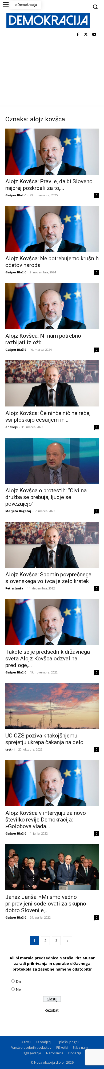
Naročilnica (54, 1053)
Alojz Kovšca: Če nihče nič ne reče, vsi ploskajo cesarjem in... (47, 416)
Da (18, 981)
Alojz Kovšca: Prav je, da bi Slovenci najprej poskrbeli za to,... (49, 184)
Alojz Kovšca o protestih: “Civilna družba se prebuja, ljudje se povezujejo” (46, 497)
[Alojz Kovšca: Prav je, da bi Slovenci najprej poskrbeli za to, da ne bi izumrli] (52, 152)
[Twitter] (86, 35)
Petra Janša (14, 588)
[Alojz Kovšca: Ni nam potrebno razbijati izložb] (52, 306)
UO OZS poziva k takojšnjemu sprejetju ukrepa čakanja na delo (44, 738)
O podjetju (44, 1042)
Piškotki (62, 1047)
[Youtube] (94, 35)
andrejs (11, 427)
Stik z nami (81, 1047)
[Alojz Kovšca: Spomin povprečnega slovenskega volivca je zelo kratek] (52, 545)
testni (10, 749)
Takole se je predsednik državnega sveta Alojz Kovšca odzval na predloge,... (47, 658)
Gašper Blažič (15, 195)
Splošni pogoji (68, 1042)
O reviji (26, 1042)
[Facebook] (78, 35)
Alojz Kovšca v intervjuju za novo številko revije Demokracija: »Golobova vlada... (45, 819)
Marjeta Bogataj (18, 511)
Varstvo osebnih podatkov (31, 1047)
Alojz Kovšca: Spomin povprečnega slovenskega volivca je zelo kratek (48, 577)
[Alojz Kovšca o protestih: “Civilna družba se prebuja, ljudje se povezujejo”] (52, 461)
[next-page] (67, 940)
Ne (18, 989)
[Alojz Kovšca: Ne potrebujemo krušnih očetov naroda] (52, 229)
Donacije (75, 1053)
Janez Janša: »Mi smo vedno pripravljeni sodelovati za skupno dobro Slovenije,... (45, 904)
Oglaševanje (31, 1053)
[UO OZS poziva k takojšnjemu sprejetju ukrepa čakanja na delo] (52, 706)
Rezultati (52, 1010)
